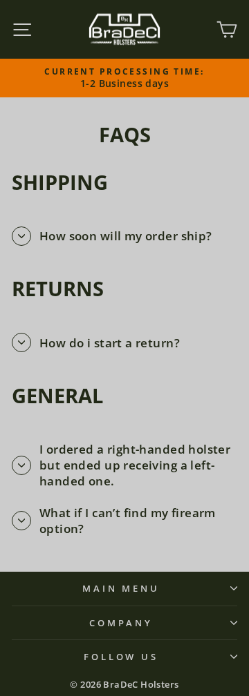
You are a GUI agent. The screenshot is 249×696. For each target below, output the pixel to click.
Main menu (121, 588)
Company (121, 623)
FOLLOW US (121, 656)
